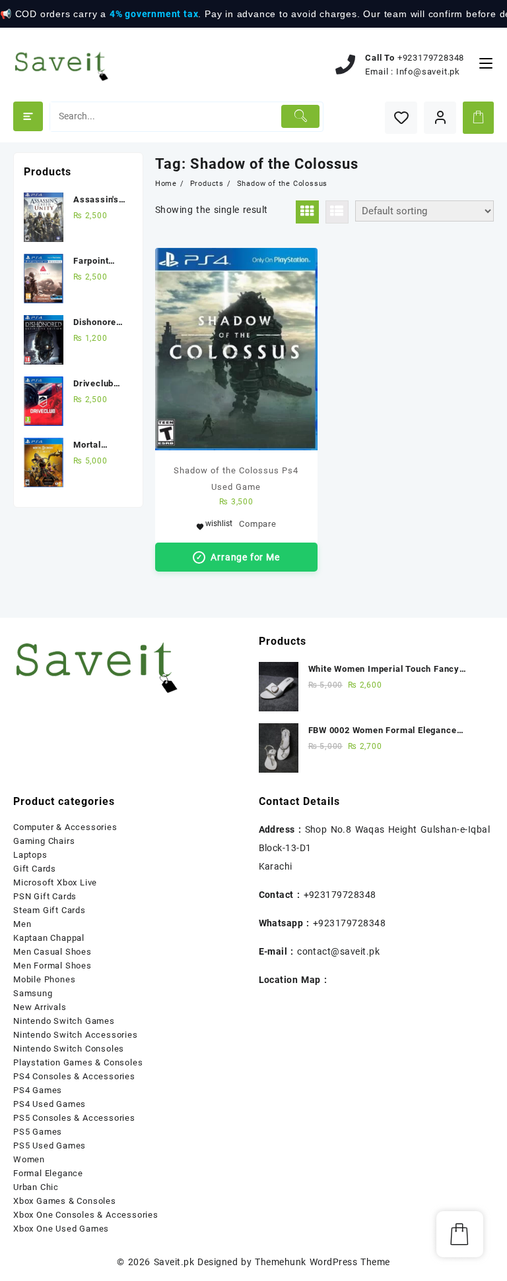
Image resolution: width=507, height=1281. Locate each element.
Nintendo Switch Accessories (75, 1035)
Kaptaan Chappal (48, 938)
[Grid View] (307, 211)
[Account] (440, 118)
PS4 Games (37, 1090)
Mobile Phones (44, 979)
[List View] (337, 211)
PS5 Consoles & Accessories (74, 1118)
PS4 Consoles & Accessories (74, 1076)
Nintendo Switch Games (64, 1021)
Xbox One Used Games (61, 1229)
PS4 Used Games (49, 1104)
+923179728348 (430, 58)
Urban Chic (36, 1187)
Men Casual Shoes (52, 952)
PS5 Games (37, 1132)
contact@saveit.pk (338, 951)
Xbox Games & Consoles (64, 1201)
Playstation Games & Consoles (78, 1062)
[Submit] (300, 116)
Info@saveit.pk (428, 71)
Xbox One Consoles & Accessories (85, 1215)
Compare (258, 524)
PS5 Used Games (49, 1145)
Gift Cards (34, 869)
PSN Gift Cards (45, 896)
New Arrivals (40, 1007)
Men (22, 924)
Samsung (33, 993)
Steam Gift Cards (49, 910)
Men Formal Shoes (52, 965)
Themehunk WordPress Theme (322, 1262)
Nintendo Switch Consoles (68, 1049)
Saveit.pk (174, 1262)
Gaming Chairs (44, 841)
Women (29, 1159)
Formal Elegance (48, 1173)
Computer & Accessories (65, 827)
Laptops (30, 855)
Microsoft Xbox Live (55, 882)
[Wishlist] (401, 118)
